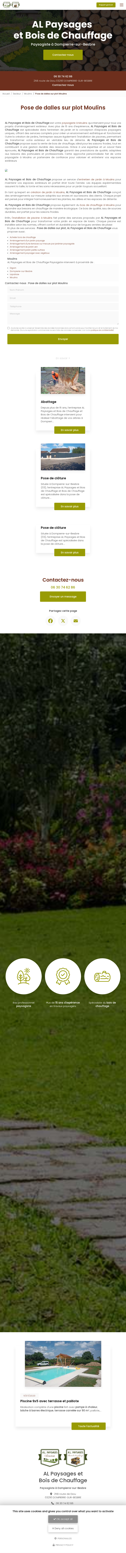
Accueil (6, 93)
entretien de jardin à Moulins (97, 227)
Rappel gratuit (106, 4)
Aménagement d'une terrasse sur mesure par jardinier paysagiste (42, 291)
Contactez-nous (63, 55)
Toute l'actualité (88, 1473)
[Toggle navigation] (121, 5)
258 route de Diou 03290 (63, 80)
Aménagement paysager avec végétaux (30, 300)
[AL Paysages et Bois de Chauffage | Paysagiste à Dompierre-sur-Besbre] (11, 5)
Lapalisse (14, 321)
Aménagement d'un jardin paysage (27, 288)
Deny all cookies (64, 1528)
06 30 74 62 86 (63, 76)
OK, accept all (64, 1519)
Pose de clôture (53, 525)
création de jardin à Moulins (48, 239)
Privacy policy (64, 1545)
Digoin (13, 315)
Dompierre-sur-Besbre (21, 318)
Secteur (17, 93)
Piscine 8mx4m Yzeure (38, 1448)
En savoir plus (70, 477)
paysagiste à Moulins (74, 123)
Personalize (64, 1538)
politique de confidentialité (102, 377)
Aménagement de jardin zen (24, 294)
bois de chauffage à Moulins (97, 252)
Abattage (48, 449)
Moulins (28, 93)
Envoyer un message (63, 644)
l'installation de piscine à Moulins (32, 265)
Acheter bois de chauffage (23, 284)
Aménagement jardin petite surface (27, 297)
